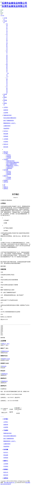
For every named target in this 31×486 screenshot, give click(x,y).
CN (1, 15)
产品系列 (5, 159)
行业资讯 (5, 141)
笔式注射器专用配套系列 (6, 42)
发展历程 (5, 110)
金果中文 (5, 187)
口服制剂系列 (6, 125)
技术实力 (5, 131)
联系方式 (5, 144)
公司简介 (5, 107)
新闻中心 (5, 175)
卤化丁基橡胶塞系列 (6, 56)
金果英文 (5, 188)
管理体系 (5, 136)
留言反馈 (5, 146)
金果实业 (5, 181)
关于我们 (5, 153)
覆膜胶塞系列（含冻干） (9, 123)
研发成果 (5, 133)
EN (3, 15)
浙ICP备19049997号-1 (9, 482)
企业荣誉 (5, 112)
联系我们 (5, 180)
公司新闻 (5, 139)
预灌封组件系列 (6, 28)
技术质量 (5, 169)
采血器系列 (6, 89)
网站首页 (5, 152)
